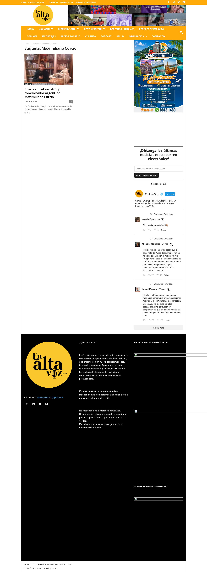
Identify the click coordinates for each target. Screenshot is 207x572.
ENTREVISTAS (66, 2)
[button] (181, 32)
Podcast (106, 36)
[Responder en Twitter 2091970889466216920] (144, 275)
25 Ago (162, 289)
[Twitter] (179, 2)
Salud (120, 36)
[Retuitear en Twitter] (151, 214)
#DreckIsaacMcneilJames (168, 253)
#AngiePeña (148, 259)
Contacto (158, 36)
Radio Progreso (70, 36)
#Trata (160, 270)
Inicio (30, 29)
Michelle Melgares (151, 244)
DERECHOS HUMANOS (86, 2)
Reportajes (49, 36)
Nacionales (46, 29)
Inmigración (136, 36)
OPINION (53, 2)
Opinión (32, 36)
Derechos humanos (122, 29)
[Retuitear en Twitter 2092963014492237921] (150, 230)
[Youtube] (184, 2)
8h (159, 219)
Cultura (90, 36)
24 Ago (165, 244)
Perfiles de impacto (151, 29)
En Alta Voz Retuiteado (163, 214)
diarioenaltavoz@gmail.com (50, 397)
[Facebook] (169, 2)
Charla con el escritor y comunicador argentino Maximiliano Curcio (42, 93)
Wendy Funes (149, 219)
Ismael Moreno (149, 289)
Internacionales (68, 29)
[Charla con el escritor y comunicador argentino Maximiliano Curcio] (48, 69)
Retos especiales (94, 29)
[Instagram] (174, 2)
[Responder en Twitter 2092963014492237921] (144, 230)
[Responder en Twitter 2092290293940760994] (144, 320)
